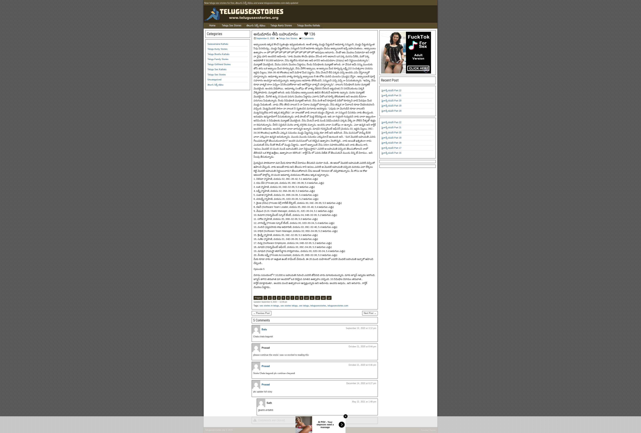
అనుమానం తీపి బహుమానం (276, 34)
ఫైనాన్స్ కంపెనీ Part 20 (391, 100)
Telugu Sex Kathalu (216, 69)
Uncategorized (214, 79)
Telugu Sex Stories (231, 25)
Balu (264, 329)
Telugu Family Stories (218, 59)
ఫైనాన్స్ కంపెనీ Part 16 (391, 153)
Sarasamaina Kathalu (217, 44)
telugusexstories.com (338, 305)
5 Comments (308, 38)
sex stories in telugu (269, 305)
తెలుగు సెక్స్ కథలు (255, 25)
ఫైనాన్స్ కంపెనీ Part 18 (391, 111)
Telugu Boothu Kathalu (308, 25)
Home (212, 25)
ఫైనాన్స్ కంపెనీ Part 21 (391, 95)
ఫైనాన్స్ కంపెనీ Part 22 (391, 90)
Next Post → (370, 313)
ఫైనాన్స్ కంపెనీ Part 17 (391, 148)
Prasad (266, 366)
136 (311, 34)
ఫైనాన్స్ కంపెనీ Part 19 (391, 105)
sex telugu (304, 305)
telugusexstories (318, 305)
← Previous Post (261, 313)
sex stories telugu (289, 305)
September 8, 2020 (265, 38)
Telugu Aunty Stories (281, 25)
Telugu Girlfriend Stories (219, 64)
